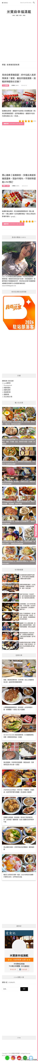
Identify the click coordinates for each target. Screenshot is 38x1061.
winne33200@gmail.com (9, 285)
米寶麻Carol (15, 85)
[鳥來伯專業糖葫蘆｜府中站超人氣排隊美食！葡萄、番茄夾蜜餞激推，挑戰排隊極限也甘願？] (19, 98)
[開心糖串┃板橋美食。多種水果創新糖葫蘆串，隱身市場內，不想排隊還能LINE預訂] (19, 198)
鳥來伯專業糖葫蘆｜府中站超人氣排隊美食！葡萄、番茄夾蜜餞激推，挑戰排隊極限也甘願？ (19, 78)
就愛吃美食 (7, 390)
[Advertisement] (19, 41)
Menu (6, 3)
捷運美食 (6, 394)
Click (36, 530)
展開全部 (4, 381)
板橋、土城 (6, 185)
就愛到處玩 (7, 387)
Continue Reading (16, 123)
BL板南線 (5, 85)
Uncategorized (8, 385)
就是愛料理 (7, 392)
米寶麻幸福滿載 (19, 12)
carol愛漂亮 (7, 383)
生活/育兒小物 (8, 396)
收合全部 (10, 381)
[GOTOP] (31, 1057)
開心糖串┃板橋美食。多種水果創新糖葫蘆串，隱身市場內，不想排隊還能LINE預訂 (19, 178)
